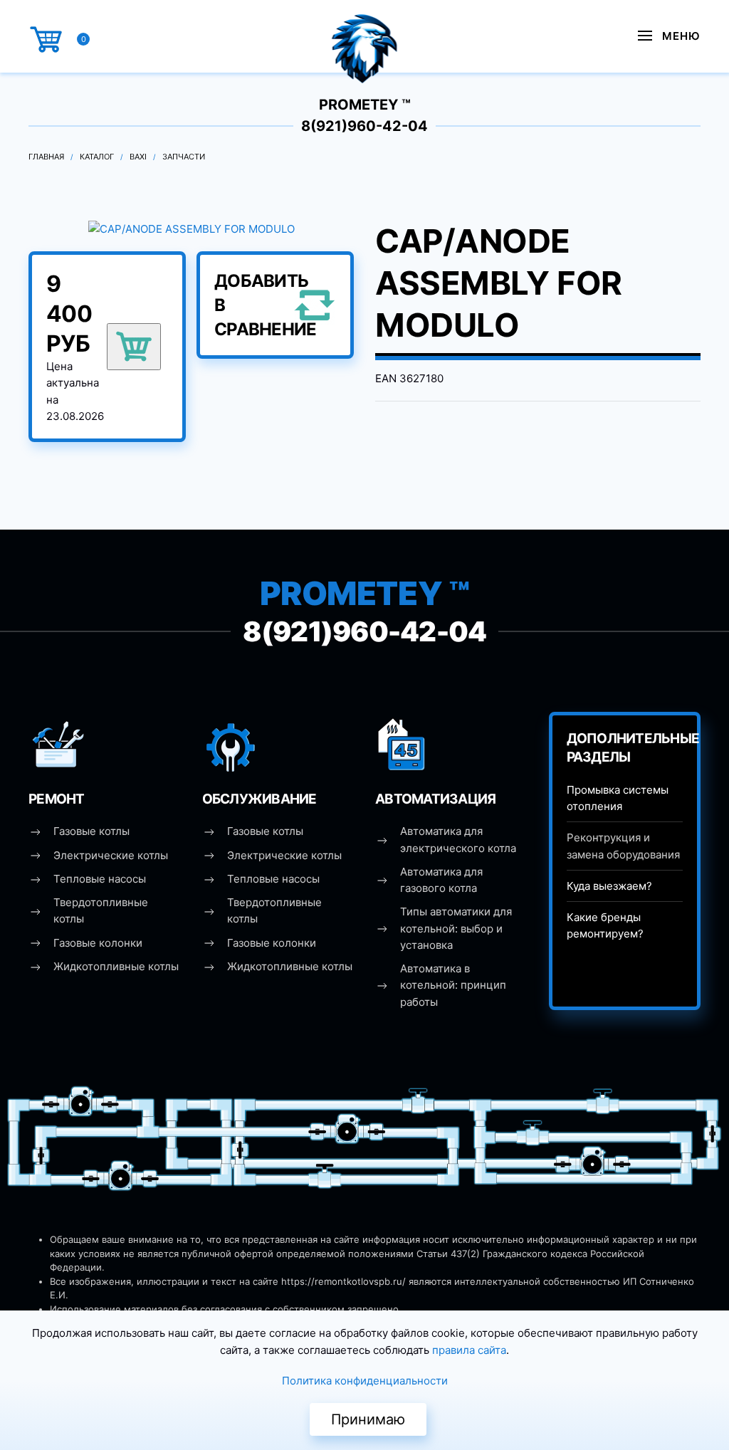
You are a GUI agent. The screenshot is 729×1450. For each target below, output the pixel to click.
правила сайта (469, 1350)
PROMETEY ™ (365, 104)
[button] (669, 35)
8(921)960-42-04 (364, 126)
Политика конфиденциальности (365, 1380)
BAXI (138, 157)
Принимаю (368, 1419)
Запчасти (183, 157)
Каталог (97, 157)
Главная (46, 157)
